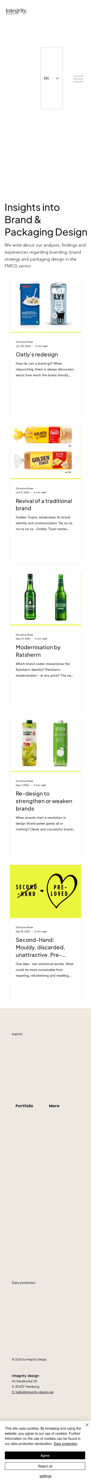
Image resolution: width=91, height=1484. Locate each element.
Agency (10, 975)
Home (10, 996)
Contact (10, 986)
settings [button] (45, 1475)
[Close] (84, 1428)
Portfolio (10, 965)
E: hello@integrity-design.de (32, 1392)
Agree (45, 1455)
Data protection (65, 1443)
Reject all (45, 1466)
